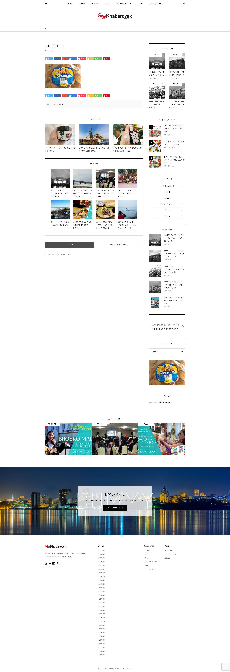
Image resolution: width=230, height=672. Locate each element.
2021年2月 (101, 606)
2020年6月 (101, 636)
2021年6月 (101, 591)
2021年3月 (101, 603)
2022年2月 (101, 562)
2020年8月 (101, 629)
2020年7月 (101, 632)
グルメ (107, 3)
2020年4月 (101, 644)
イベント (95, 3)
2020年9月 (101, 625)
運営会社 (167, 558)
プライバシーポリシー (171, 554)
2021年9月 (101, 580)
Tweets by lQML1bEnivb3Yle (160, 402)
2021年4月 (101, 599)
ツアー (140, 3)
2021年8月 (101, 584)
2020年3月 (101, 647)
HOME (70, 3)
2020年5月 (101, 640)
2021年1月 (101, 610)
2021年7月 (101, 588)
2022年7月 (101, 550)
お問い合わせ (168, 550)
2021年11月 (102, 573)
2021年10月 (102, 576)
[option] (68, 439)
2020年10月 (102, 621)
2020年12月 (102, 614)
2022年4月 (101, 558)
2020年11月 (102, 617)
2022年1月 (101, 565)
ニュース (82, 3)
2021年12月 (102, 569)
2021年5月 (101, 595)
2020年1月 (101, 655)
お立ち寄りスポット (123, 3)
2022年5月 (101, 554)
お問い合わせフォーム (115, 507)
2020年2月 (101, 651)
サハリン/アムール (156, 3)
